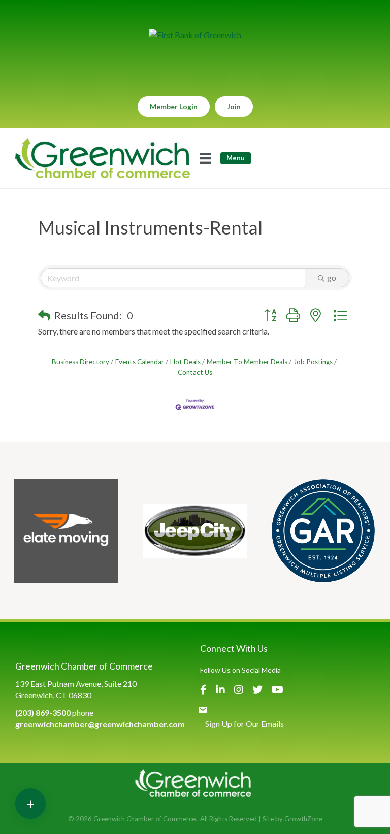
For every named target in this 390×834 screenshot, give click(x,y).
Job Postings (313, 362)
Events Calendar (139, 362)
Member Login (174, 106)
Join (234, 106)
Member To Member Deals (247, 362)
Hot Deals (185, 362)
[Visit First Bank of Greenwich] (195, 35)
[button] (44, 315)
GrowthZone (303, 819)
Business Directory (80, 362)
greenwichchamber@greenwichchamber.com (100, 724)
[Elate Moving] (66, 531)
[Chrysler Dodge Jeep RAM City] (195, 531)
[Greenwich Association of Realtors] (323, 531)
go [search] (331, 277)
